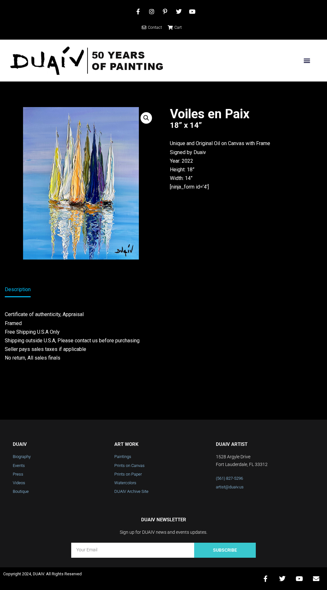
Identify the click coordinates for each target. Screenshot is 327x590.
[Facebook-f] (265, 578)
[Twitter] (282, 578)
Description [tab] (18, 289)
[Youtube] (299, 578)
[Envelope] (316, 578)
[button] (306, 60)
